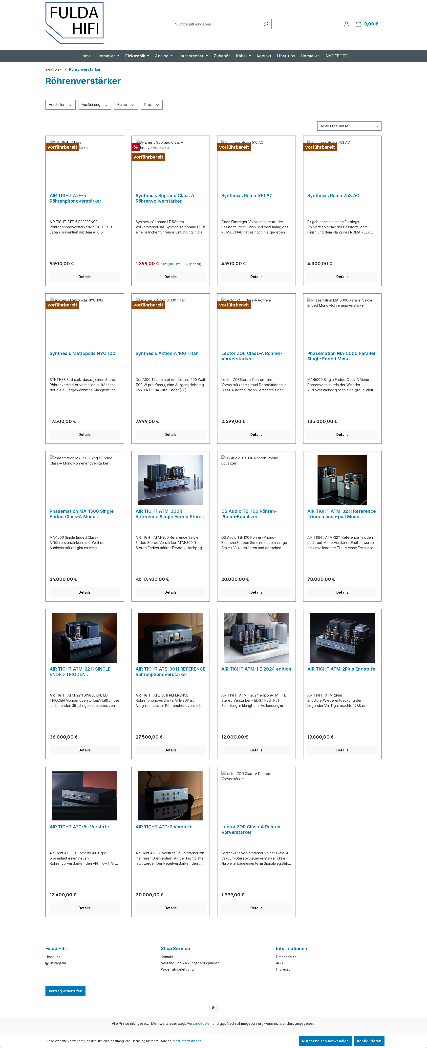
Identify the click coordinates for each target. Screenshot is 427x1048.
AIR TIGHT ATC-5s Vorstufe (79, 826)
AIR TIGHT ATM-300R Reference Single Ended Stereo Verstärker (170, 514)
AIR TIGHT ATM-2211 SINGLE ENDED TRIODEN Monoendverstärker (80, 671)
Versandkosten (199, 1023)
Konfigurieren (369, 1041)
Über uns (52, 957)
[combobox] (216, 24)
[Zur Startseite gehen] (74, 23)
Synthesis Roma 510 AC (247, 195)
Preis (148, 104)
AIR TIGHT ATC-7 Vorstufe (164, 826)
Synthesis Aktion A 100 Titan (167, 353)
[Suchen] (266, 24)
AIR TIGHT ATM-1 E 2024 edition (256, 669)
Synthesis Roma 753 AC (333, 195)
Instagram (57, 963)
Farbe (122, 104)
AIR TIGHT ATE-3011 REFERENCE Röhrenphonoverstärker (171, 671)
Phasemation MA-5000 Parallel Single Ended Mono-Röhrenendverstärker (341, 356)
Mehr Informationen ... (188, 1041)
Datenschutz (286, 957)
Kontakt (167, 957)
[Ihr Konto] (347, 24)
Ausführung (91, 104)
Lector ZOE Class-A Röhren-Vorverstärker (251, 356)
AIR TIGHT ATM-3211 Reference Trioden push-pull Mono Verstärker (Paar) (341, 514)
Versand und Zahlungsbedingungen (190, 963)
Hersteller (57, 104)
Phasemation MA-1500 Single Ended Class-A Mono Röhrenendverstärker (82, 514)
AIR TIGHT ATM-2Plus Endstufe (341, 669)
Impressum (284, 969)
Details (85, 277)
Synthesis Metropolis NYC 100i (83, 353)
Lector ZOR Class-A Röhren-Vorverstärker (251, 829)
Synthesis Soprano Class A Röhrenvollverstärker (165, 198)
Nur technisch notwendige (325, 1041)
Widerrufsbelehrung (177, 969)
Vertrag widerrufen (65, 991)
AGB (279, 963)
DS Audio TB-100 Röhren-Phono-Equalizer (249, 514)
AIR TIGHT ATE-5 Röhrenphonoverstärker (75, 198)
